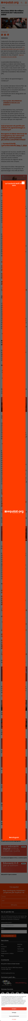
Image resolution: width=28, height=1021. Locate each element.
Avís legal (14, 1019)
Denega (14, 1012)
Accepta (14, 1009)
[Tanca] (23, 183)
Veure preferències (14, 1016)
